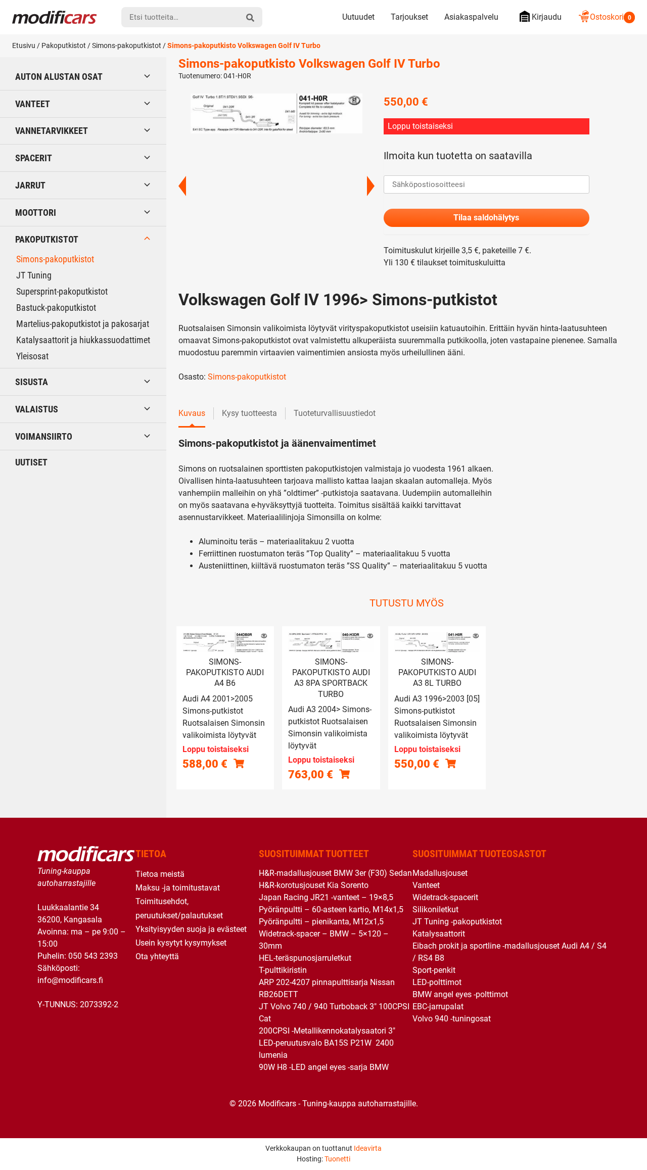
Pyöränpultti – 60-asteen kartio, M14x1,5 (331, 909)
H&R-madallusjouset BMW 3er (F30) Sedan (335, 873)
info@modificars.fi (70, 980)
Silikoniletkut (435, 909)
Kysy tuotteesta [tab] (249, 413)
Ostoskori (610, 17)
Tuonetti (337, 1159)
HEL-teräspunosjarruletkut (305, 958)
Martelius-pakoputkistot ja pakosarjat (82, 323)
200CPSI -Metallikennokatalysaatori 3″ (327, 1031)
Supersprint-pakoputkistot (62, 291)
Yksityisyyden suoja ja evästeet (191, 929)
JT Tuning (34, 275)
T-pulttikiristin (283, 970)
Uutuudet (358, 17)
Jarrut (30, 185)
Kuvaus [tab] (191, 413)
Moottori (35, 212)
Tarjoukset (409, 17)
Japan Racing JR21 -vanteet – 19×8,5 (326, 897)
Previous (182, 186)
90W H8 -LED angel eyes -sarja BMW (324, 1067)
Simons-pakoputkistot (126, 45)
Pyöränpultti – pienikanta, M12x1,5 (321, 921)
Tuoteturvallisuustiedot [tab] (335, 413)
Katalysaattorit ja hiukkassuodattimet (83, 340)
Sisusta (31, 382)
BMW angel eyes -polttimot (460, 994)
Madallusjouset (440, 873)
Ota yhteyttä (157, 956)
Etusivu (23, 45)
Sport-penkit (433, 970)
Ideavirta (368, 1148)
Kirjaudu (547, 17)
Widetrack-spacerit (445, 897)
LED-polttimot (436, 982)
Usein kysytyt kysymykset (180, 943)
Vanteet (32, 104)
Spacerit (33, 158)
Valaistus (36, 409)
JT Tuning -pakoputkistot (457, 921)
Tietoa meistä (159, 874)
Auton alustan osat (59, 76)
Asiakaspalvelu (471, 17)
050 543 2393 (93, 956)
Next (371, 186)
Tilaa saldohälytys (486, 217)
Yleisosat (32, 356)
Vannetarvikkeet (51, 130)
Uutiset (31, 462)
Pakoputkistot (63, 45)
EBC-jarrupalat (438, 1006)
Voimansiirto (43, 436)
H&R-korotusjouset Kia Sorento (313, 885)
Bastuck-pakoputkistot (56, 307)
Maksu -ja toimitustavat (177, 888)
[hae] (250, 17)
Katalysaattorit (438, 934)
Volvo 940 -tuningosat (451, 1018)
